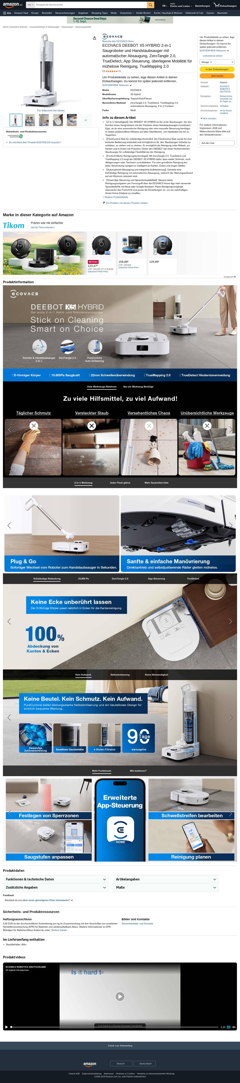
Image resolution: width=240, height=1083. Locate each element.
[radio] (16, 120)
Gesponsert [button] (228, 277)
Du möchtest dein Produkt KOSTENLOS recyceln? (35, 142)
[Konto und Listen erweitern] (191, 6)
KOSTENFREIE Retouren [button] (213, 50)
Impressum (109, 1074)
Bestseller (47, 13)
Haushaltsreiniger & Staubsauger (44, 27)
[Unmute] (234, 1027)
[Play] (5, 1027)
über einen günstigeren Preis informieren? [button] (47, 900)
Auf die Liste (208, 143)
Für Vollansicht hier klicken (51, 110)
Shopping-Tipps (99, 13)
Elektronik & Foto (194, 13)
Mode (114, 13)
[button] (7, 13)
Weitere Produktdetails (116, 197)
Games (210, 13)
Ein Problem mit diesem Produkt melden (127, 203)
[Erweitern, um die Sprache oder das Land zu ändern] (166, 6)
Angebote (83, 13)
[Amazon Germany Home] (90, 1065)
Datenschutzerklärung (92, 1074)
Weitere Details (59, 930)
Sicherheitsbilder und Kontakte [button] (137, 923)
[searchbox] (91, 5)
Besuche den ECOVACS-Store (118, 41)
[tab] (101, 387)
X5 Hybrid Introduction (17, 970)
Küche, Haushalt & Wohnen (168, 13)
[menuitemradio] (228, 1027)
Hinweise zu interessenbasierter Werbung (155, 1074)
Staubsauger (67, 27)
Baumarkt (222, 13)
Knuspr (35, 13)
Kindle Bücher (143, 13)
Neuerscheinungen (65, 13)
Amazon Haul (21, 13)
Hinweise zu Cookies (125, 1074)
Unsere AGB (74, 1074)
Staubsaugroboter (83, 27)
